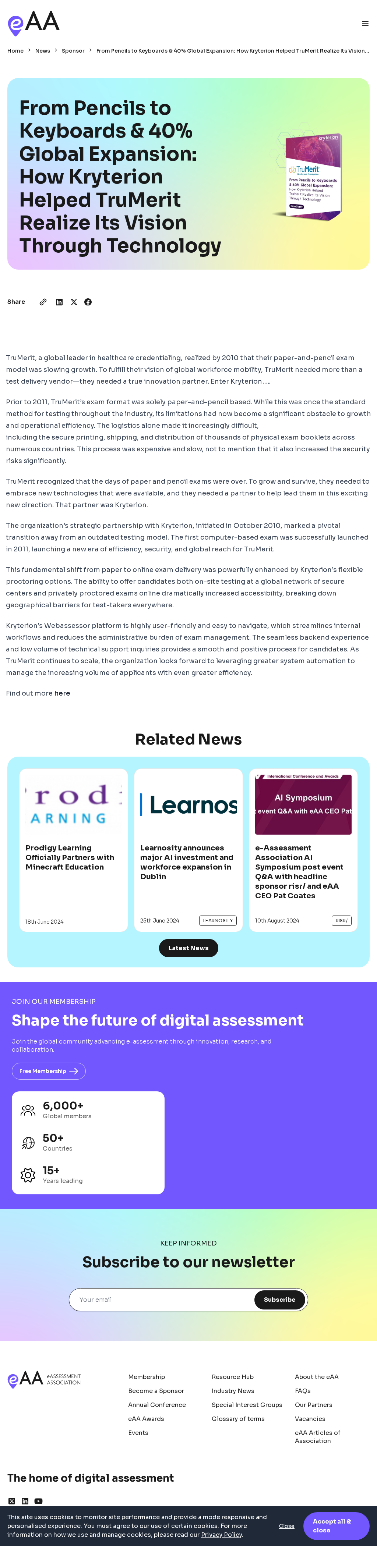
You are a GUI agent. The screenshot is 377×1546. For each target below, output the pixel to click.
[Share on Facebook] (88, 302)
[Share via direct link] (43, 302)
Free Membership (43, 1071)
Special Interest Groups (247, 1405)
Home (15, 50)
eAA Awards (146, 1419)
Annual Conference (157, 1405)
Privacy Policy (221, 1535)
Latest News (189, 948)
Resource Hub (233, 1377)
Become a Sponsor (156, 1391)
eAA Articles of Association (318, 1437)
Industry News (233, 1391)
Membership (146, 1377)
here (62, 693)
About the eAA (317, 1377)
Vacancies (310, 1419)
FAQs (303, 1391)
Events (138, 1433)
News (42, 50)
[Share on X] (74, 302)
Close (287, 1526)
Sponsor (73, 50)
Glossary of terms (238, 1419)
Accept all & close (332, 1526)
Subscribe (280, 1300)
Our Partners (313, 1405)
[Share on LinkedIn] (59, 302)
